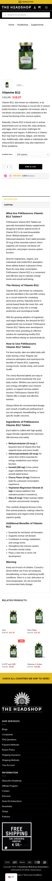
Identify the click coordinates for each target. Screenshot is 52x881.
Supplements (37, 25)
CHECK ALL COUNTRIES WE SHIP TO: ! (26, 678)
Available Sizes (7, 154)
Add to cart (30, 167)
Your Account (8, 765)
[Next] (45, 54)
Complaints (7, 734)
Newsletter (7, 806)
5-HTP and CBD (9, 664)
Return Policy (8, 750)
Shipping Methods (10, 760)
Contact (5, 791)
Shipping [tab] (8, 205)
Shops (5, 811)
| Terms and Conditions (32, 875)
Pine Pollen (32, 630)
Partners (6, 817)
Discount (6, 796)
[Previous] (6, 54)
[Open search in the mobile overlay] (26, 15)
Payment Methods (10, 745)
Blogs (4, 729)
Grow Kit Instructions (11, 801)
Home (11, 25)
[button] (39, 7)
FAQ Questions (9, 739)
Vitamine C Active (34, 664)
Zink (4, 630)
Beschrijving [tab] (10, 199)
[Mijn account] (34, 7)
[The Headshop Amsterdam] (16, 7)
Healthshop (22, 25)
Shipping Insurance (11, 755)
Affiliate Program (10, 786)
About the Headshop (11, 781)
